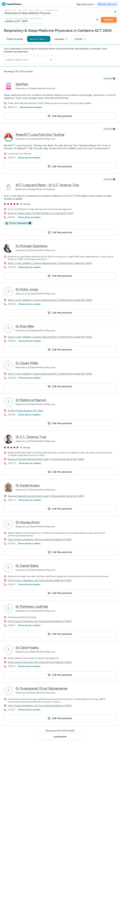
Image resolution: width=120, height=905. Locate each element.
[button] (15, 39)
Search (109, 19)
